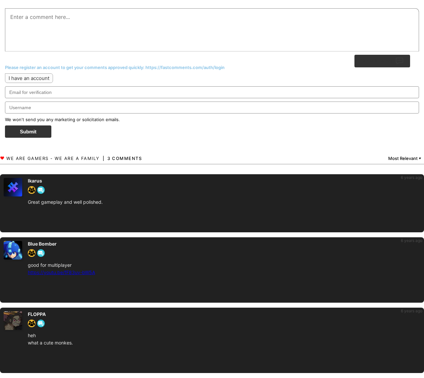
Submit (28, 131)
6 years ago (411, 177)
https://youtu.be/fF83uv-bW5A (61, 272)
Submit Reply (376, 60)
